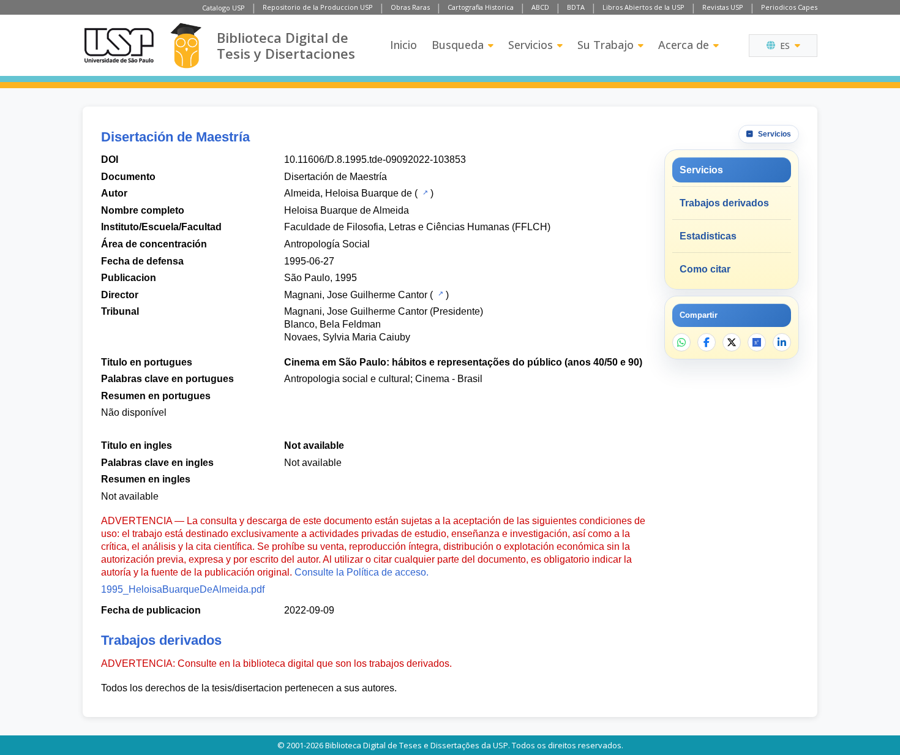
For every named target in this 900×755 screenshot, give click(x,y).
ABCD (540, 7)
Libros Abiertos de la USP (643, 7)
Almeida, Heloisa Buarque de (348, 193)
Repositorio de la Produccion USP (318, 7)
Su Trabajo (605, 44)
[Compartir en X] (731, 342)
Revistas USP (722, 7)
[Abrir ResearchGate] (757, 342)
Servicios (530, 44)
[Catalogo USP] (424, 192)
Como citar (705, 269)
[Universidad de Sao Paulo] (119, 45)
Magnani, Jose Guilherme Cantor (355, 295)
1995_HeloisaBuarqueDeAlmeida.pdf (182, 589)
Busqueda (458, 44)
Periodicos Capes (789, 7)
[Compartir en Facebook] (706, 342)
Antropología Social (327, 244)
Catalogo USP (223, 7)
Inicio (403, 44)
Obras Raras (410, 7)
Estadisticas (708, 236)
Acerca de (683, 44)
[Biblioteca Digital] (185, 46)
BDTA (576, 7)
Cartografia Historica (481, 7)
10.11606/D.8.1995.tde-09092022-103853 (375, 159)
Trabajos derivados (724, 203)
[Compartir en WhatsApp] (681, 342)
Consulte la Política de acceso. (361, 572)
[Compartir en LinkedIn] (782, 342)
